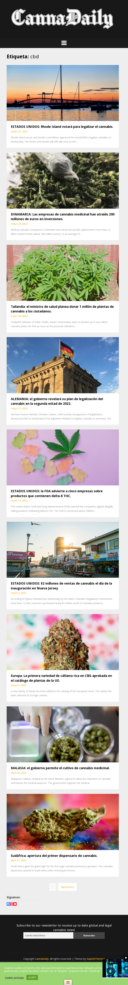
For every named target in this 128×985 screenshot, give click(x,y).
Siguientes (67, 887)
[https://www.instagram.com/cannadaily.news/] (11, 904)
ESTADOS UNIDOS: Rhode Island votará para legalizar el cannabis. (62, 126)
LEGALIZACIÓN (34, 965)
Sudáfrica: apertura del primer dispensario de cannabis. (54, 856)
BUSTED (14, 973)
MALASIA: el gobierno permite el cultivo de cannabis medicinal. (60, 768)
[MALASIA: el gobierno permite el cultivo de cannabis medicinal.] (63, 734)
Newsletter (16, 977)
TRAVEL (71, 973)
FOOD (47, 973)
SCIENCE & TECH (31, 973)
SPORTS (79, 968)
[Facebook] (8, 904)
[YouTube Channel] (15, 904)
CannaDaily (42, 958)
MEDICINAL (16, 965)
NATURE (59, 973)
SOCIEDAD (82, 965)
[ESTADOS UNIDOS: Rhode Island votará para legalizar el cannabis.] (63, 92)
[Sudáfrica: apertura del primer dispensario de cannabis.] (63, 821)
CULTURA (66, 968)
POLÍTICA (51, 965)
